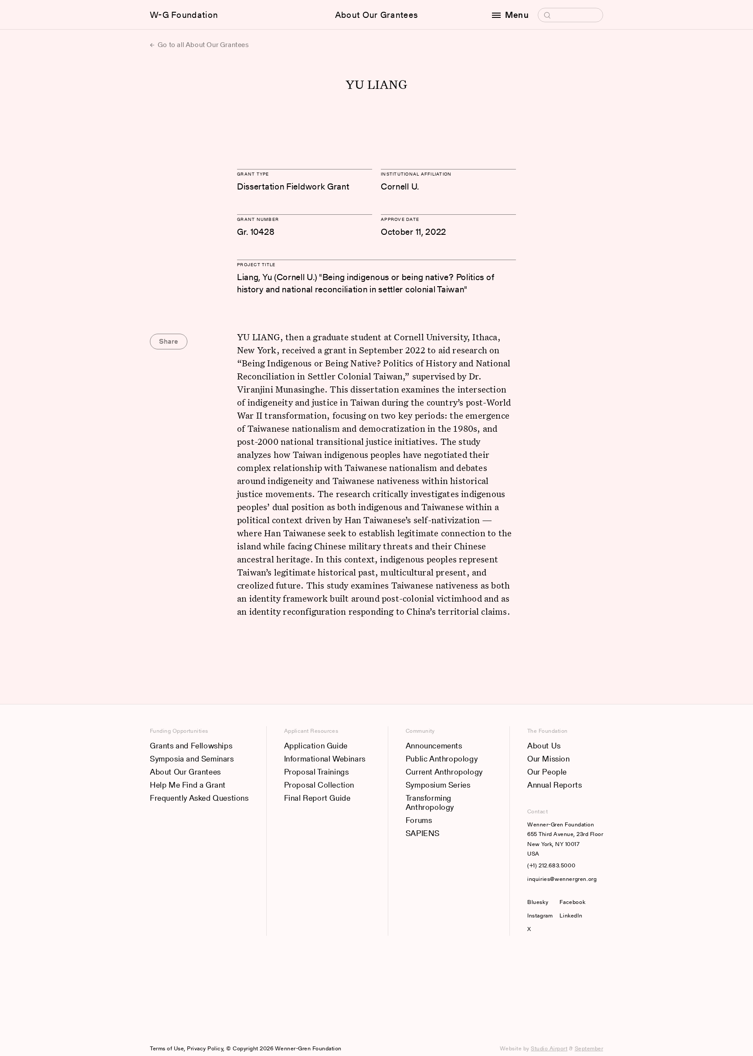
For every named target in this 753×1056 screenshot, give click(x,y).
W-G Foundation (184, 15)
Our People (547, 771)
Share (168, 341)
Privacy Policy (205, 1048)
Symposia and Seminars (192, 758)
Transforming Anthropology (430, 802)
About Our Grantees (376, 15)
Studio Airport (549, 1048)
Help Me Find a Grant (188, 784)
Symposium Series (438, 784)
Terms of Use (167, 1048)
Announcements (434, 745)
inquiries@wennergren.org (562, 879)
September (589, 1048)
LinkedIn (571, 915)
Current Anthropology (444, 771)
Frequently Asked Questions (199, 797)
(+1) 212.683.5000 (551, 865)
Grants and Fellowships (191, 745)
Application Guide (316, 745)
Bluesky (540, 902)
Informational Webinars (325, 758)
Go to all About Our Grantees (202, 45)
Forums (419, 820)
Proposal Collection (319, 784)
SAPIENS (423, 833)
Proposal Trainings (316, 771)
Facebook (572, 902)
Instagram (540, 915)
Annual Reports (554, 784)
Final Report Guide (317, 797)
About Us (544, 745)
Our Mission (548, 758)
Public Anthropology (442, 758)
